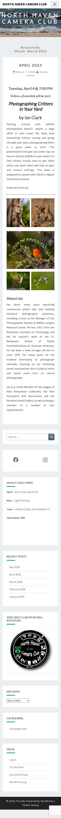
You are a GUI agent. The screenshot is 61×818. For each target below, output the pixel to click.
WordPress (47, 801)
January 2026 (16, 596)
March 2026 (15, 582)
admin (43, 71)
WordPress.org (17, 782)
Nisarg (35, 805)
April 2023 (30, 65)
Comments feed (18, 774)
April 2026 (15, 574)
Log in (12, 759)
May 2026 (14, 567)
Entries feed (16, 767)
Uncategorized (17, 728)
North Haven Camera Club (25, 4)
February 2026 (17, 589)
